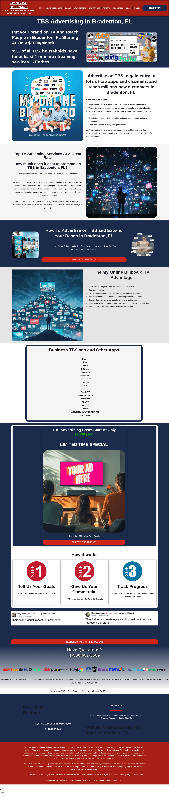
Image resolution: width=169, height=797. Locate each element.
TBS (88, 412)
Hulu (12, 679)
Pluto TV (73, 679)
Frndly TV (85, 392)
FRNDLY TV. (92, 683)
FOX (97, 412)
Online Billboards (53, 8)
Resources (118, 8)
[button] (13, 622)
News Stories (80, 8)
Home (40, 8)
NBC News (158, 679)
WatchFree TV (116, 679)
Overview (85, 691)
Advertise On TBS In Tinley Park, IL (64, 691)
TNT (93, 412)
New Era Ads (94, 8)
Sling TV (137, 679)
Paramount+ (51, 679)
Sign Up (137, 8)
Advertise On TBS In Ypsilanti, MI (105, 691)
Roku (87, 679)
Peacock (63, 679)
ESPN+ (19, 679)
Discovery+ (38, 679)
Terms (121, 780)
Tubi (81, 679)
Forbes (42, 62)
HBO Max (27, 679)
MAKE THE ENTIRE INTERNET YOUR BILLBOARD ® (19, 12)
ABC (73, 412)
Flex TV (128, 679)
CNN (83, 412)
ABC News (147, 679)
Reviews (106, 8)
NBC (78, 412)
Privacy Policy (111, 780)
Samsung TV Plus (99, 679)
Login (128, 8)
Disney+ (5, 679)
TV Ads (68, 8)
